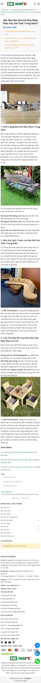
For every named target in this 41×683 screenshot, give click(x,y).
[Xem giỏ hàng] (39, 4)
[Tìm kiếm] (35, 4)
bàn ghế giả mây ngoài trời (12, 482)
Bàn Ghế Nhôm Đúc (7, 536)
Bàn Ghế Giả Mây (7, 520)
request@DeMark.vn (13, 585)
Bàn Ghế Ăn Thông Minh (9, 517)
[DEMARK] (17, 4)
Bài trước (17, 498)
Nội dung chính (10, 27)
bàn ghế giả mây (9, 477)
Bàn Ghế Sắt (5, 508)
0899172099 (12, 589)
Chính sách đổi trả (8, 599)
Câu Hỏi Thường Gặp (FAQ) (11, 609)
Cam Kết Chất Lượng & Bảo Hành (13, 612)
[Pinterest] (13, 642)
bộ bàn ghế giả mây (10, 486)
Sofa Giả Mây (5, 514)
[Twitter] (6, 642)
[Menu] (2, 4)
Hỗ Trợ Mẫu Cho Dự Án (10, 622)
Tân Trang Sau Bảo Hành (10, 629)
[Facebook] (2, 642)
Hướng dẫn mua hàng (9, 605)
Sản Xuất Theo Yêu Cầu (10, 619)
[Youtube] (9, 642)
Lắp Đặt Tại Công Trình (10, 632)
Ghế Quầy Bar (6, 511)
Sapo (25, 681)
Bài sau (25, 498)
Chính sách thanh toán (10, 602)
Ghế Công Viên (6, 533)
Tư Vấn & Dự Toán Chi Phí (11, 635)
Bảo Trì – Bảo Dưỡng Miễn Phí (12, 625)
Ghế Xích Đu (5, 530)
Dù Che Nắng (5, 523)
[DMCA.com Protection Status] (7, 654)
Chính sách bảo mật (9, 596)
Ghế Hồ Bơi (4, 527)
